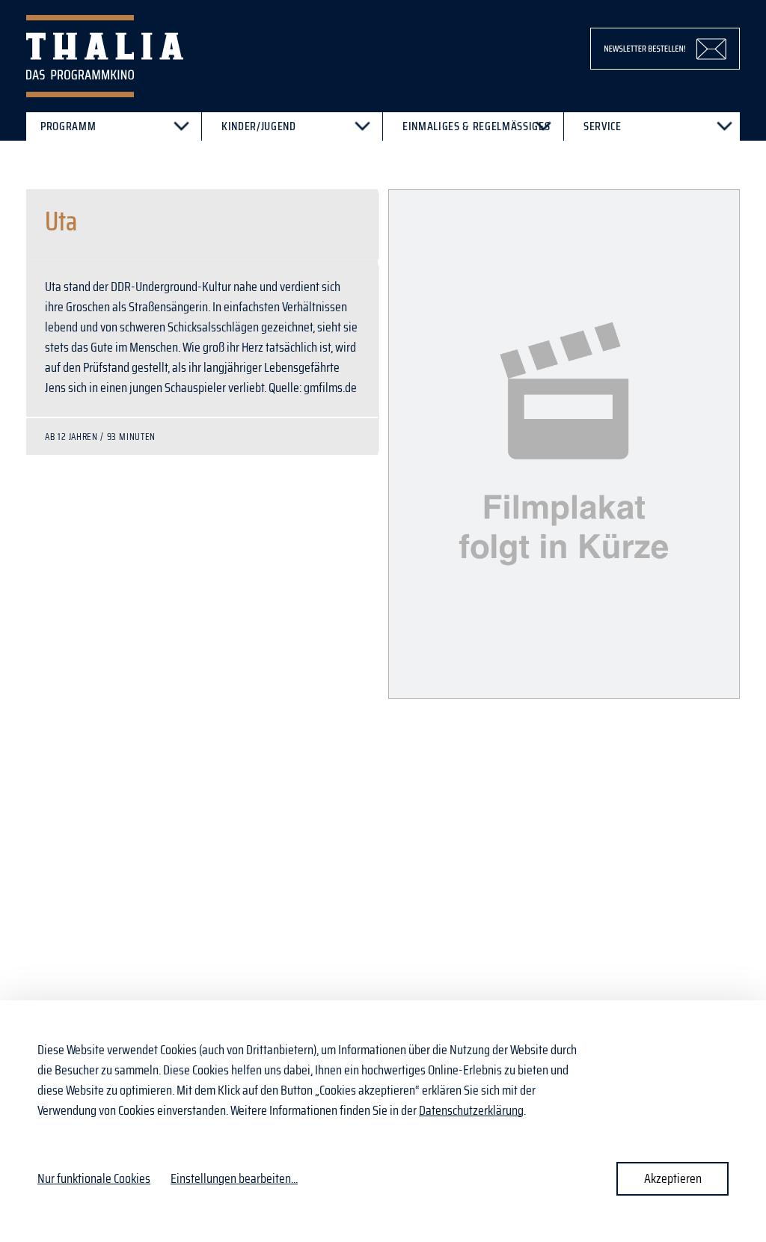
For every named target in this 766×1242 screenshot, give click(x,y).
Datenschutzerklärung (471, 1110)
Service (602, 126)
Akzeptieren (673, 1178)
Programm (68, 126)
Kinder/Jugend (258, 126)
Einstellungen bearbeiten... (234, 1179)
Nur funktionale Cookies (93, 1178)
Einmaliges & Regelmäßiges (476, 126)
